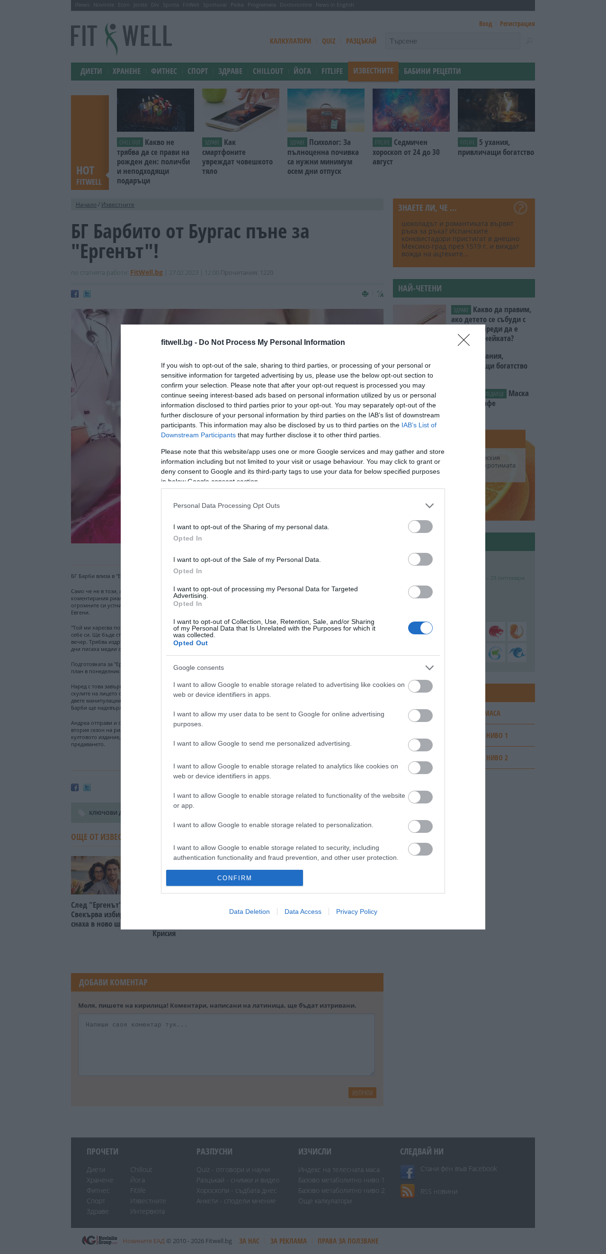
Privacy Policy (356, 911)
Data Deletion (249, 911)
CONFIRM (234, 878)
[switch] (420, 526)
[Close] (467, 343)
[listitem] (303, 506)
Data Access (303, 911)
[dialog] (303, 627)
